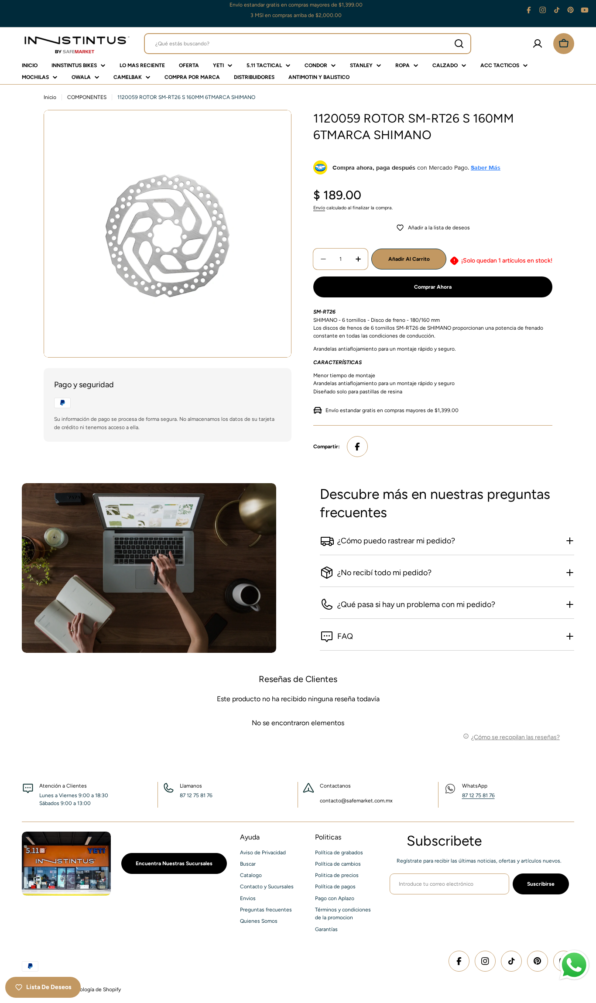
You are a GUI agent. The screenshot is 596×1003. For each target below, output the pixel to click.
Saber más (485, 167)
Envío (319, 208)
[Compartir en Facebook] (357, 446)
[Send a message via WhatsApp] (574, 965)
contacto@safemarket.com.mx (356, 801)
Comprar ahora (433, 287)
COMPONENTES (86, 97)
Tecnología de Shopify (95, 989)
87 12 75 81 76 (478, 795)
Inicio (50, 97)
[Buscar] (459, 43)
